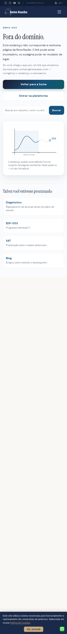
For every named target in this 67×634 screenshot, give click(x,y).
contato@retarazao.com (35, 3)
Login (60, 3)
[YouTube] (14, 3)
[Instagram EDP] (10, 3)
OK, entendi (33, 629)
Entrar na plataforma (33, 96)
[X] (19, 3)
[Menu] (59, 11)
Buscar (56, 110)
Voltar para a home (34, 84)
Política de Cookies (20, 622)
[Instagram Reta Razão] (5, 3)
